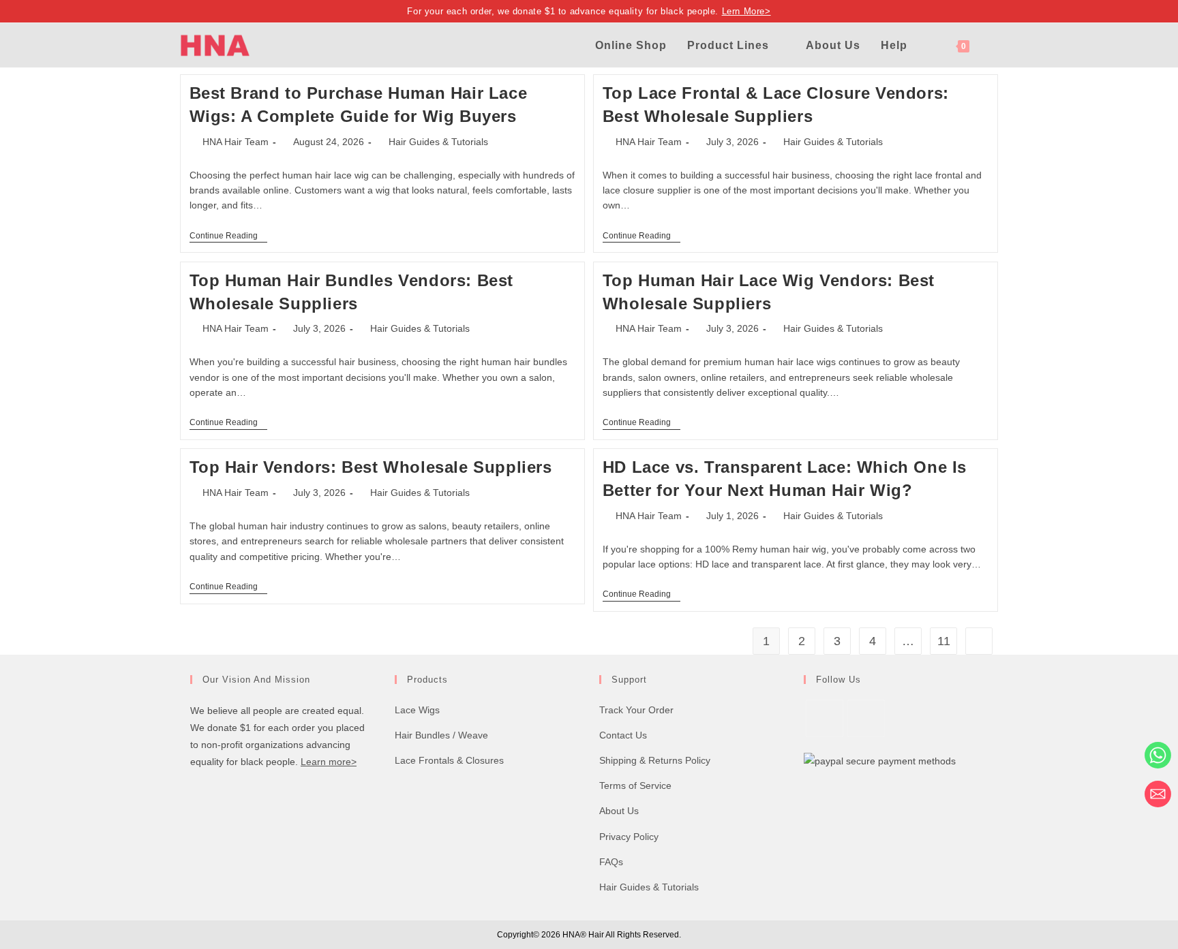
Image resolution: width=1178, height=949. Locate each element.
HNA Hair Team (235, 141)
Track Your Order (636, 709)
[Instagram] (866, 718)
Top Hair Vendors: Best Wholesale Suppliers (371, 467)
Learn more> (329, 761)
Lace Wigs (417, 709)
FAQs (611, 861)
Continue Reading (228, 237)
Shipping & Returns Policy (654, 760)
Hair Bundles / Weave (441, 735)
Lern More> (746, 11)
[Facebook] (824, 718)
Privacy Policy (629, 836)
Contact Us (623, 735)
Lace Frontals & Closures (449, 760)
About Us (619, 810)
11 (943, 641)
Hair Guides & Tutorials (438, 141)
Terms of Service (635, 785)
